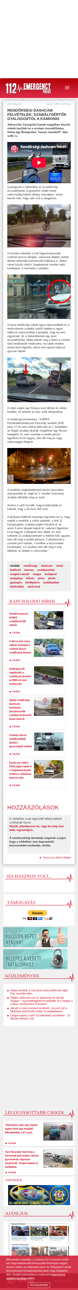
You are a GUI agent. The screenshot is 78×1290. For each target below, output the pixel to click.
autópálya (16, 578)
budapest (51, 574)
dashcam (47, 565)
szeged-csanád (19, 574)
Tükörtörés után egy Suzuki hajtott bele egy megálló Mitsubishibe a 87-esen (21, 1129)
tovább (16, 633)
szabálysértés (46, 569)
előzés (30, 578)
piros (41, 578)
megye (37, 574)
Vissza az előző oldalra (57, 857)
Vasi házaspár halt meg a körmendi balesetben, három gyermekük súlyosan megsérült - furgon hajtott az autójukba (22, 1159)
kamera (29, 569)
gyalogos (16, 582)
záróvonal (33, 586)
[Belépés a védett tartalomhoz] (39, 959)
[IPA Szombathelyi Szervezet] (39, 1195)
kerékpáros (32, 582)
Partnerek (13, 1180)
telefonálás (17, 586)
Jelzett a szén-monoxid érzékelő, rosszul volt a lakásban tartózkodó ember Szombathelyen (38, 1010)
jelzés (52, 578)
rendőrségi (30, 565)
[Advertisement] (39, 39)
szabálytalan (51, 582)
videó (59, 565)
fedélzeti (15, 569)
